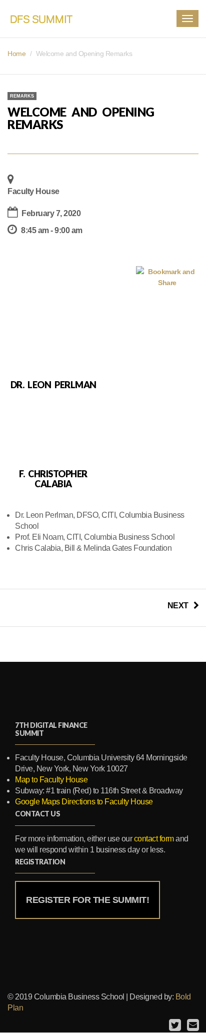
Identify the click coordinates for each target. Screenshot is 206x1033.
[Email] (191, 1025)
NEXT (178, 605)
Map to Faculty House (51, 779)
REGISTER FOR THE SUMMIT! (87, 900)
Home (17, 54)
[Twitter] (173, 1025)
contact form (154, 838)
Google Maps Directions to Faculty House (84, 801)
